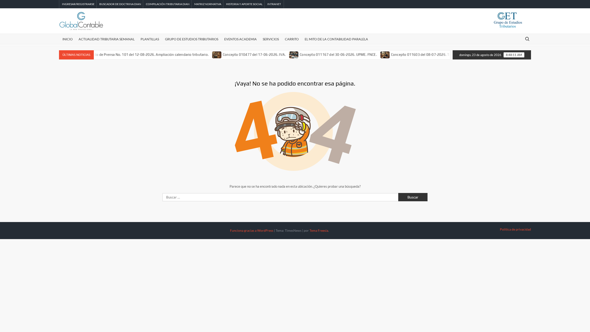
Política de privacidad (515, 229)
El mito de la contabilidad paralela (336, 39)
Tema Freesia (319, 230)
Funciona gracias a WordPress (251, 230)
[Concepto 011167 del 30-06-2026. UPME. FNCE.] (287, 54)
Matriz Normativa (207, 4)
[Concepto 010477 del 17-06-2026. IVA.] (210, 54)
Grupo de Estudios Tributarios (191, 39)
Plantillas (150, 39)
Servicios (271, 39)
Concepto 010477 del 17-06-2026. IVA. (246, 54)
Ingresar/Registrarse (78, 4)
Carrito (292, 39)
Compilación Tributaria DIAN (167, 4)
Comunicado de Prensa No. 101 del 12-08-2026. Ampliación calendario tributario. (136, 54)
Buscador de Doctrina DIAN (120, 4)
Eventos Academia (240, 39)
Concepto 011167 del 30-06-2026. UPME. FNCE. (331, 54)
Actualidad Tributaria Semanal (107, 39)
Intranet (274, 4)
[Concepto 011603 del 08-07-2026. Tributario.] (378, 54)
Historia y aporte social (244, 4)
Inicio (67, 39)
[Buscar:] (280, 197)
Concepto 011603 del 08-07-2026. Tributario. (420, 54)
